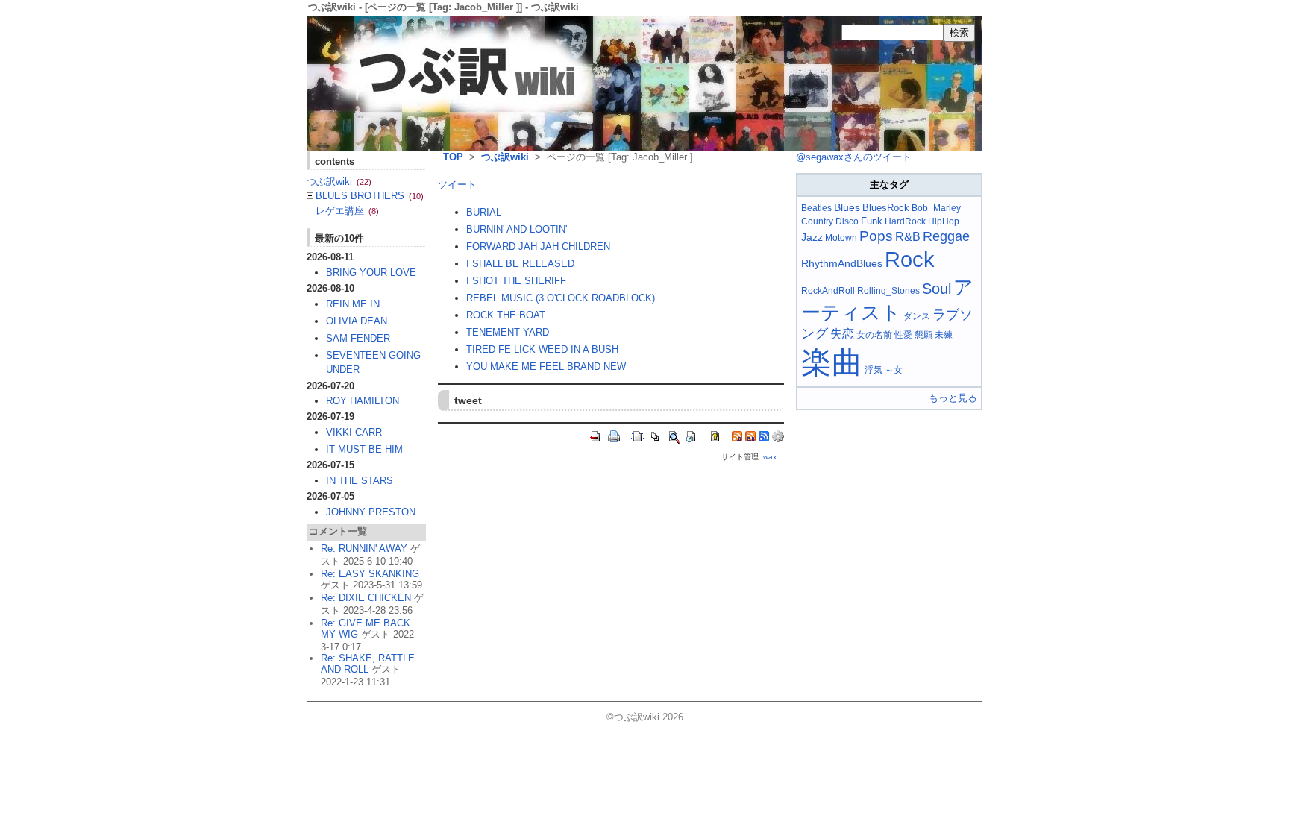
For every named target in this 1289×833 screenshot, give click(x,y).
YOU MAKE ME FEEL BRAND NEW (546, 366)
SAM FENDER (358, 338)
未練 (944, 335)
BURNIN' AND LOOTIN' (516, 229)
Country (817, 221)
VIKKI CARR (354, 432)
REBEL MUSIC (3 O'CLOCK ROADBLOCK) (560, 298)
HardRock (905, 221)
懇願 (923, 335)
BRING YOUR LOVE (371, 272)
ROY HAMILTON (362, 400)
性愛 (903, 335)
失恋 (842, 333)
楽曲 (831, 362)
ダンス (916, 316)
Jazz (812, 237)
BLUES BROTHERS (370, 195)
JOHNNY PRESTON (370, 512)
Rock (910, 259)
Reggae (946, 236)
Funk (871, 221)
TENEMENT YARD (507, 332)
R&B (908, 236)
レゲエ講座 (347, 210)
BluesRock (885, 207)
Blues (847, 207)
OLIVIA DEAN (356, 321)
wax (770, 457)
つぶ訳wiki (505, 157)
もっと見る (953, 397)
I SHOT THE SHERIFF (516, 280)
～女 (894, 370)
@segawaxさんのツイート (854, 157)
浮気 (873, 370)
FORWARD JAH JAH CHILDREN (538, 246)
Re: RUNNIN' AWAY (364, 548)
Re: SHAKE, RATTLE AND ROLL (368, 664)
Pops (876, 236)
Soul (936, 288)
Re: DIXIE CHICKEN (366, 597)
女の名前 (874, 335)
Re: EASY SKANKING (370, 573)
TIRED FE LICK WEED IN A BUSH (542, 349)
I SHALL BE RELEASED (520, 263)
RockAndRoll (828, 291)
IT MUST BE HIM (364, 449)
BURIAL (483, 212)
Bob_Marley (936, 208)
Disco (847, 221)
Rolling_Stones (888, 291)
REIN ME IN (353, 303)
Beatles (816, 208)
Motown (841, 238)
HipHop (943, 221)
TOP (453, 157)
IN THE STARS (359, 480)
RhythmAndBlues (841, 263)
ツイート (457, 184)
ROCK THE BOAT (505, 315)
